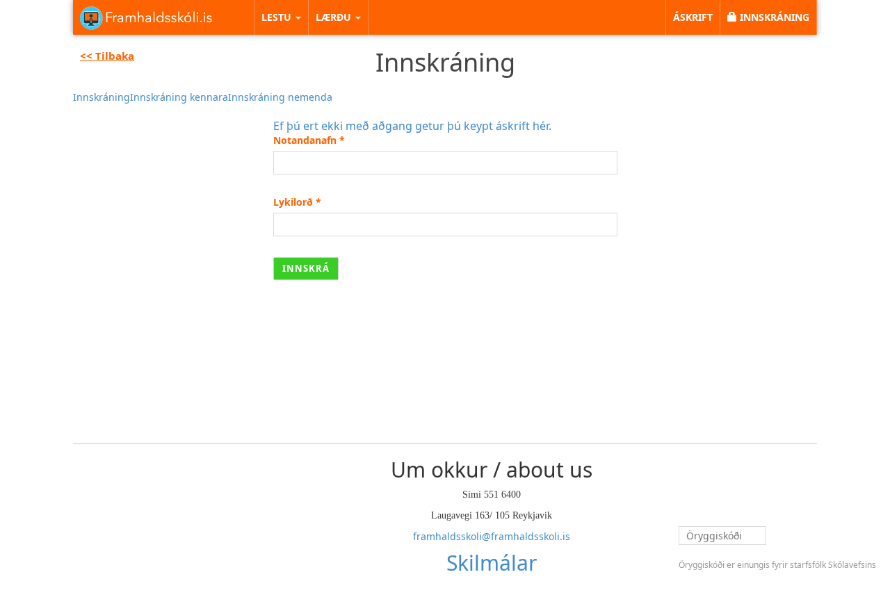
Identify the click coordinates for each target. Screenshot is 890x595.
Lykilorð (297, 202)
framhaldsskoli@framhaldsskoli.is (491, 536)
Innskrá (306, 268)
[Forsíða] (146, 17)
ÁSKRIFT (693, 17)
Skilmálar (491, 562)
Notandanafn (309, 140)
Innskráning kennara (179, 97)
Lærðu (335, 17)
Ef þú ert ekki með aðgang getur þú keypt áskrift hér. (412, 125)
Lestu (277, 17)
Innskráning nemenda (280, 97)
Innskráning (101, 97)
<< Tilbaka (107, 56)
